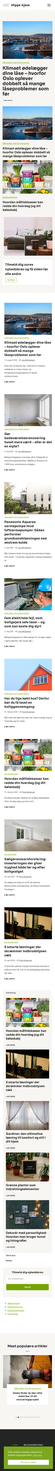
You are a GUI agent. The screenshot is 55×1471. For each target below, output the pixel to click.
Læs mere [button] (37, 1455)
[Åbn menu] (49, 5)
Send (27, 1287)
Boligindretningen (15, 1310)
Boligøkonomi (10, 854)
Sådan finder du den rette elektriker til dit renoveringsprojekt (27, 1396)
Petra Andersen (28, 712)
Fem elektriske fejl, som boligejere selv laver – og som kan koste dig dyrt (24, 622)
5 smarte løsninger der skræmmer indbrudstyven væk (25, 951)
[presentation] (27, 40)
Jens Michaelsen (28, 360)
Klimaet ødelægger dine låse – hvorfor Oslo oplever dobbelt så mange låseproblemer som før (26, 81)
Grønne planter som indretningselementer (22, 1187)
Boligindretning (10, 197)
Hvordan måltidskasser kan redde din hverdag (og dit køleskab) (23, 206)
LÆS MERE (11, 1046)
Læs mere (8, 100)
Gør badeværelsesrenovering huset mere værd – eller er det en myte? (28, 440)
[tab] (16, 1417)
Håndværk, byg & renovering (16, 62)
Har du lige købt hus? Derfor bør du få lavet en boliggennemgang (26, 703)
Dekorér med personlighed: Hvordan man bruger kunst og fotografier (26, 1236)
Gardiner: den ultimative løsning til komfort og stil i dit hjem (26, 1137)
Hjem (15, 1445)
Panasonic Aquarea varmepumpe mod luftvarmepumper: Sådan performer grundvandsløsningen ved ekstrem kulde (25, 532)
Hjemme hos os (15, 1307)
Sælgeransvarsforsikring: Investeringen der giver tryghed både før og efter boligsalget (25, 865)
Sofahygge (12, 1314)
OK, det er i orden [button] (28, 1462)
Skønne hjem (13, 1303)
